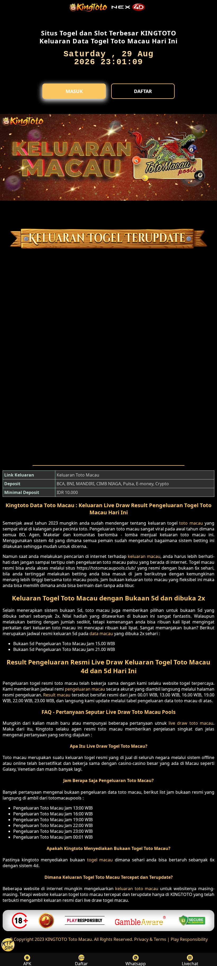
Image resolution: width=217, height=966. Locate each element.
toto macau (191, 523)
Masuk (74, 91)
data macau (101, 633)
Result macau (56, 695)
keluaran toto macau (136, 888)
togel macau (100, 860)
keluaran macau (144, 556)
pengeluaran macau (85, 689)
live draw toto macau (191, 723)
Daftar (143, 91)
